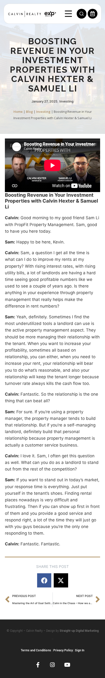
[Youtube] (67, 665)
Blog (29, 111)
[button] (44, 580)
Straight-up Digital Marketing (79, 630)
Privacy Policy (63, 650)
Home (18, 111)
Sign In (79, 650)
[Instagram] (52, 665)
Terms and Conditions (36, 650)
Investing (66, 101)
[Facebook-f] (37, 665)
